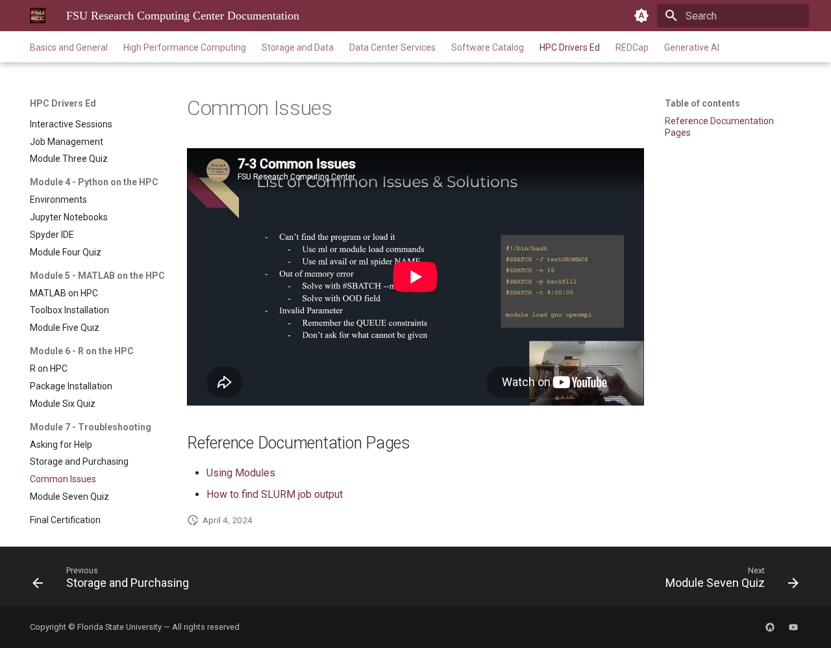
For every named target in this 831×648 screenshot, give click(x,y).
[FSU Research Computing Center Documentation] (38, 16)
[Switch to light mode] (641, 16)
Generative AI (691, 47)
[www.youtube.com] (793, 627)
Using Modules (240, 473)
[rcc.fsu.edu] (770, 627)
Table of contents (702, 103)
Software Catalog (487, 47)
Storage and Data (298, 47)
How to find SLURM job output (274, 494)
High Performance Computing (184, 47)
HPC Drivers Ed (570, 47)
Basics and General (69, 47)
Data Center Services (392, 47)
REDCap (632, 47)
